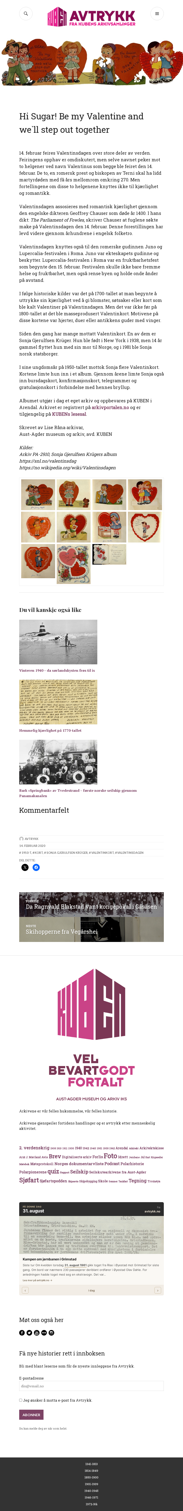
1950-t (26, 852)
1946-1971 (91, 1497)
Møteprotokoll (42, 1164)
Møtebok (24, 1164)
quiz (53, 1171)
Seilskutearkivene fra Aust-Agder (117, 1172)
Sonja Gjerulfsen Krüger (67, 852)
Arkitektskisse (151, 1148)
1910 (59, 1148)
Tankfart (123, 1181)
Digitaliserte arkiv (77, 1157)
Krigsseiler (157, 1157)
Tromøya (154, 1181)
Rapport (64, 1172)
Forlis (97, 1156)
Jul (143, 1157)
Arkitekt (134, 1148)
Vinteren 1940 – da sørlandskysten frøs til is (57, 670)
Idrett (123, 1157)
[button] (38, 495)
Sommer (113, 1181)
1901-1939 (91, 1484)
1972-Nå (91, 1504)
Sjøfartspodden (53, 1180)
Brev (55, 1156)
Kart (148, 1157)
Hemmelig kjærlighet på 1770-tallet (50, 730)
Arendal (122, 1148)
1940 (78, 1148)
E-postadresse (31, 1378)
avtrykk (31, 839)
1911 (64, 1148)
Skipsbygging (88, 1181)
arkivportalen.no (110, 407)
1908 (53, 1148)
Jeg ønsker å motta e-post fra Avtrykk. (57, 1400)
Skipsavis (73, 1181)
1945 (93, 1148)
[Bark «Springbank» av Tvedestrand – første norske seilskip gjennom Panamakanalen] (91, 762)
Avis (45, 1157)
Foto (110, 1155)
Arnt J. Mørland (30, 1157)
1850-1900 (91, 1477)
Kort (39, 852)
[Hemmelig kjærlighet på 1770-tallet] (91, 702)
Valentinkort (102, 852)
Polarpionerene (33, 1172)
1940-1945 (91, 1491)
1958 (105, 1148)
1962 (112, 1148)
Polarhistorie (132, 1163)
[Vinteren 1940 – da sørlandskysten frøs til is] (91, 642)
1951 (99, 1148)
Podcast (112, 1163)
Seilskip (79, 1171)
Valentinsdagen (130, 852)
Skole (103, 1181)
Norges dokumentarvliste (79, 1163)
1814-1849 (91, 1471)
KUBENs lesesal (69, 414)
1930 (71, 1148)
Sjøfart (29, 1180)
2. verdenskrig (34, 1147)
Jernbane (134, 1157)
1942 (86, 1148)
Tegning (138, 1180)
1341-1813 (91, 1464)
